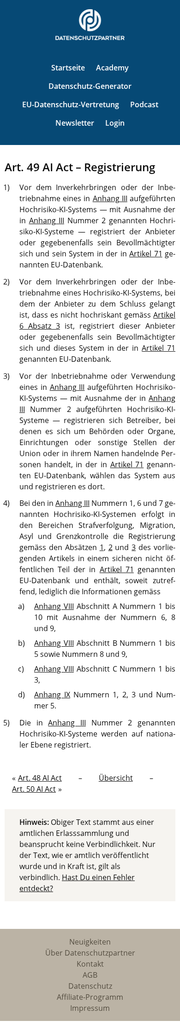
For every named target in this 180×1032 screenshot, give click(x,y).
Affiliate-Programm (90, 997)
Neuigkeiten (90, 942)
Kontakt (90, 964)
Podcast (144, 104)
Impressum (90, 1008)
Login (115, 123)
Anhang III (110, 198)
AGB (90, 975)
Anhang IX (52, 695)
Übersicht (116, 778)
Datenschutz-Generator (90, 86)
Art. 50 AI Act (34, 789)
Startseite (68, 68)
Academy (112, 68)
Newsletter (74, 123)
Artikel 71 (145, 254)
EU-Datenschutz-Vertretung (70, 104)
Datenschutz (90, 986)
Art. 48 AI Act (40, 778)
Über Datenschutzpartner (90, 953)
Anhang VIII (54, 606)
